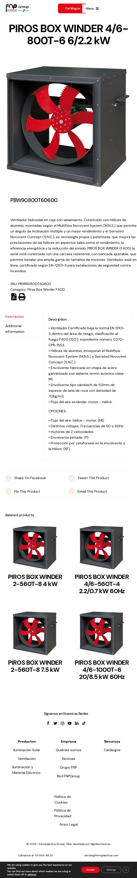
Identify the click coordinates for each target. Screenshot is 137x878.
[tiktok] (84, 723)
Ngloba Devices (101, 844)
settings (31, 874)
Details (35, 548)
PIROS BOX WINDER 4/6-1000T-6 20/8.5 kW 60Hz (102, 669)
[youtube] (69, 723)
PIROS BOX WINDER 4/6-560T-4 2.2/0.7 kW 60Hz (102, 584)
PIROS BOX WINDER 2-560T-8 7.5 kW (35, 666)
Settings (111, 869)
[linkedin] (76, 723)
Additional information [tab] (14, 329)
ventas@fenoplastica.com (101, 855)
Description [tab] (14, 316)
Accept (90, 869)
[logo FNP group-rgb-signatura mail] (17, 6)
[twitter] (55, 723)
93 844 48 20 (44, 855)
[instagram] (62, 723)
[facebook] (48, 723)
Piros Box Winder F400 (46, 289)
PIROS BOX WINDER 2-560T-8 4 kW (35, 580)
